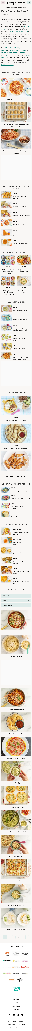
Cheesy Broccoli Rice (20, 206)
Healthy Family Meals (18, 50)
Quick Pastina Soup (20, 348)
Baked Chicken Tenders (9, 53)
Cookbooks (16, 999)
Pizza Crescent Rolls (16, 734)
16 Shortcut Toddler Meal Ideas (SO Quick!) (8, 271)
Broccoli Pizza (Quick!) (16, 807)
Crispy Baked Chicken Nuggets (16, 448)
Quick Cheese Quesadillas (16, 929)
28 (23, 937)
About (16, 1002)
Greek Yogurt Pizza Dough (16, 99)
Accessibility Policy (11, 1024)
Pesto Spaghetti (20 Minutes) (16, 832)
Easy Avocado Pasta (20, 310)
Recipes (20, 7)
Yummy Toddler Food (11, 7)
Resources (16, 1006)
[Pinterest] (18, 1015)
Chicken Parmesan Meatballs (16, 632)
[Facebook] (10, 1015)
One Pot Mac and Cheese (21, 215)
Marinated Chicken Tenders (16, 476)
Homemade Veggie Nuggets (20, 498)
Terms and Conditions (16, 1027)
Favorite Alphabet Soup (19, 491)
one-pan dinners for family (18, 31)
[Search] (29, 2)
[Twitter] (14, 1015)
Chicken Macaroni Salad (16, 856)
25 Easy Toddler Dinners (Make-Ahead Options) (8, 292)
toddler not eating (7, 65)
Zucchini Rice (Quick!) (16, 783)
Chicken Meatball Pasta (16, 709)
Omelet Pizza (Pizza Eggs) (16, 758)
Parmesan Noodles (16, 656)
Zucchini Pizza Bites (16, 881)
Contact (16, 1009)
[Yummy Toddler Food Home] (16, 2)
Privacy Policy (21, 1024)
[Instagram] (21, 1015)
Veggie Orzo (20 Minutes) (16, 905)
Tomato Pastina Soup (20, 243)
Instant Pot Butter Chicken (16, 421)
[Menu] (3, 2)
